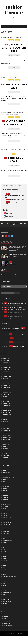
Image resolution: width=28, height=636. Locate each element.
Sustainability (7, 601)
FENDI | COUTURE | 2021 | (14, 86)
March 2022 (6, 383)
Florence (5, 529)
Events (5, 513)
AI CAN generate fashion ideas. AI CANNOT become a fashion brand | (14, 195)
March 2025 (6, 360)
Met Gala (5, 560)
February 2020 (6, 430)
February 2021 (6, 403)
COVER (4, 508)
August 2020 (6, 417)
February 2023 (6, 371)
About (25, 223)
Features (17, 223)
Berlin (5, 490)
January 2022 (6, 387)
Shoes (4, 597)
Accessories (6, 472)
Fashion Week (7, 524)
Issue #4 (5, 545)
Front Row (6, 531)
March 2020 (6, 428)
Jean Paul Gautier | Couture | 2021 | (14, 48)
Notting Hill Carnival (9, 576)
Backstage (6, 486)
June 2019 (5, 448)
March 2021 (6, 401)
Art (4, 481)
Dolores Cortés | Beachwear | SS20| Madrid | (15, 330)
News (14, 153)
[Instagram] (11, 236)
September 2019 (7, 442)
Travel (5, 603)
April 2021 (5, 399)
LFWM (4, 551)
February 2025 (6, 362)
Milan (4, 565)
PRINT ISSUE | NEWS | (14, 159)
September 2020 (7, 414)
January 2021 (6, 405)
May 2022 (5, 380)
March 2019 (6, 455)
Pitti (4, 590)
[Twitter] (2, 236)
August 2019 (6, 444)
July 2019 (5, 446)
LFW (4, 549)
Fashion (5, 515)
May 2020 (5, 423)
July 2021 (5, 396)
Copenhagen (6, 504)
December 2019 (6, 435)
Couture (17, 40)
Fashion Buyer (7, 517)
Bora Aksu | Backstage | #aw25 (15, 309)
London (5, 554)
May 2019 (5, 451)
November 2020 (7, 410)
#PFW (4, 470)
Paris (4, 581)
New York (5, 572)
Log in (5, 618)
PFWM (4, 585)
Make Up (5, 558)
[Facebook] (8, 236)
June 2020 (5, 421)
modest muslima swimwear (11, 328)
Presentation (7, 592)
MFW (4, 563)
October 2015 (6, 460)
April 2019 (5, 453)
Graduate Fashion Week (9, 536)
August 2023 (6, 369)
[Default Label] (5, 236)
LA (3, 547)
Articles (5, 484)
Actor (5, 474)
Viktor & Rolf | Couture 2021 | (14, 123)
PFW (4, 583)
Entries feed (7, 621)
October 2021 (6, 390)
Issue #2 (5, 542)
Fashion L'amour (14, 10)
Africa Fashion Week (8, 477)
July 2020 (5, 419)
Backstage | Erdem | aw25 (15, 199)
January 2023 (6, 374)
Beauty (5, 488)
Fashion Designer (8, 520)
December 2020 (6, 408)
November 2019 (7, 437)
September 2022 (7, 376)
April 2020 (5, 426)
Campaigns (6, 497)
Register (6, 616)
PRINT (4, 594)
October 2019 (6, 439)
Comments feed (8, 623)
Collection (10, 40)
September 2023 (7, 367)
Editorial (5, 511)
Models (5, 567)
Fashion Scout (7, 522)
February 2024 (6, 365)
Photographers (7, 588)
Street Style (6, 223)
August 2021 (6, 394)
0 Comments (17, 55)
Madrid (5, 556)
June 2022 (5, 378)
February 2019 (6, 457)
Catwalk (5, 499)
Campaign (5, 495)
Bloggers (5, 493)
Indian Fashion (7, 540)
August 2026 (6, 358)
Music (4, 569)
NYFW (4, 578)
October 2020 (6, 412)
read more (14, 67)
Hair (4, 538)
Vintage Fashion (7, 606)
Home (2, 223)
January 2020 (6, 432)
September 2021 (7, 392)
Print (14, 224)
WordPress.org (8, 625)
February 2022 (6, 385)
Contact (21, 223)
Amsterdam (6, 479)
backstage (12, 223)
